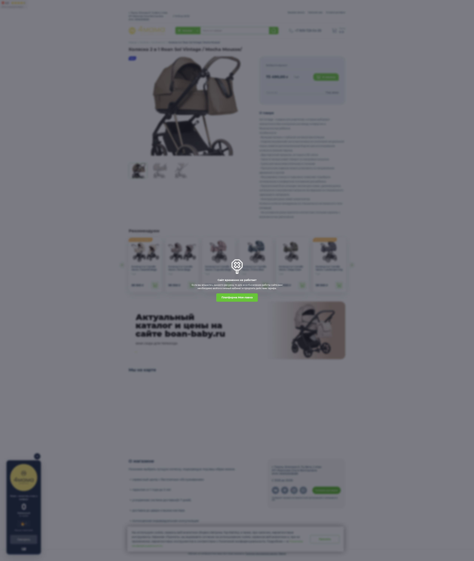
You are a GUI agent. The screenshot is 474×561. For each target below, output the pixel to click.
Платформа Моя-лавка (237, 297)
